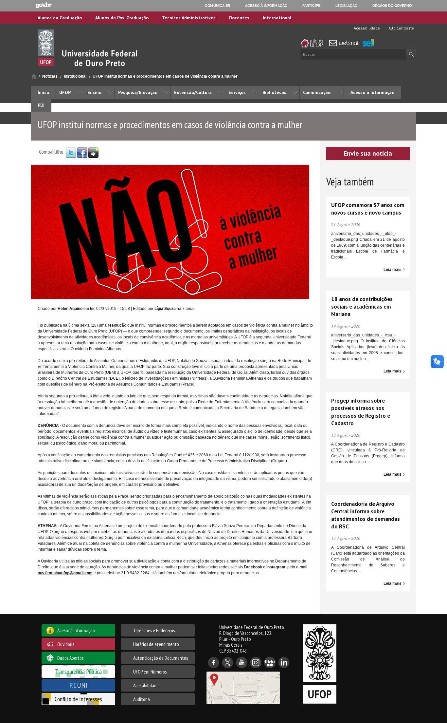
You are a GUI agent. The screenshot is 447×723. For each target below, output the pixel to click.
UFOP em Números (150, 671)
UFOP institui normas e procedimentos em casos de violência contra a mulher (165, 76)
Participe (311, 5)
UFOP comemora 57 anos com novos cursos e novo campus (367, 208)
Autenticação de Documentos (160, 658)
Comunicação (317, 92)
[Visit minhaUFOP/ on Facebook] (82, 152)
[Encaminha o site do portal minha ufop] (313, 43)
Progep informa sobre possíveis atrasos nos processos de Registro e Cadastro (360, 412)
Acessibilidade (366, 28)
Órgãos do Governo (392, 5)
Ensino (94, 92)
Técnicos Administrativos (189, 18)
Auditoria (141, 699)
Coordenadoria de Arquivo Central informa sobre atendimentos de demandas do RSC (365, 515)
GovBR (43, 5)
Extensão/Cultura (193, 92)
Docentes (239, 18)
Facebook (253, 567)
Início (34, 76)
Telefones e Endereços (154, 630)
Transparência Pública (78, 671)
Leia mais (393, 269)
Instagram (275, 567)
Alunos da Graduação (60, 18)
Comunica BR (217, 5)
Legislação (346, 5)
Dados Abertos (70, 658)
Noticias (50, 76)
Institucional (75, 76)
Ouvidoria (66, 644)
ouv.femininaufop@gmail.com (65, 573)
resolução (117, 325)
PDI (41, 105)
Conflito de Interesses (78, 699)
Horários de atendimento (156, 644)
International (277, 18)
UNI (78, 685)
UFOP (65, 92)
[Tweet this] (71, 152)
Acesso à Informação (372, 92)
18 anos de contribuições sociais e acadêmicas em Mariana (362, 306)
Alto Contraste (400, 28)
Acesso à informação (266, 5)
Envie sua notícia (368, 153)
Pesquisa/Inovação (137, 92)
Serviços (237, 92)
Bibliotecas (274, 92)
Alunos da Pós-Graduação (122, 18)
